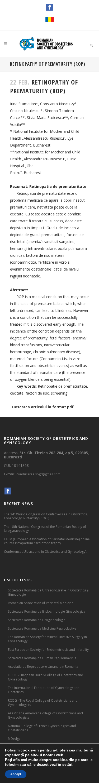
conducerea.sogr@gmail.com (38, 474)
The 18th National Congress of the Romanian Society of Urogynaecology (45, 529)
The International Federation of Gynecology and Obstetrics (43, 689)
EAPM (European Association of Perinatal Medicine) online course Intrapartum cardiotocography (47, 541)
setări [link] (67, 764)
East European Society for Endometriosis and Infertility (48, 649)
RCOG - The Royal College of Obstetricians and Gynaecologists (43, 702)
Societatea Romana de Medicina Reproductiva (42, 628)
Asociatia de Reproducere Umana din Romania (43, 666)
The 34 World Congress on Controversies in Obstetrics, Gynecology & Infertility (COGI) (46, 516)
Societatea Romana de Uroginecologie (36, 620)
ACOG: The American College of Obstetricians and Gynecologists (45, 715)
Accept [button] (15, 774)
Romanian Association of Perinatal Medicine (40, 603)
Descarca (21, 406)
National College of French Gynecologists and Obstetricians (42, 728)
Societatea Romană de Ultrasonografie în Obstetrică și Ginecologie (48, 592)
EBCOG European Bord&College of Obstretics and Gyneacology (45, 677)
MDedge (14, 738)
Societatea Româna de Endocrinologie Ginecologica (46, 611)
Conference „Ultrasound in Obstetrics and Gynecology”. (45, 552)
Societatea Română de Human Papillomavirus (42, 658)
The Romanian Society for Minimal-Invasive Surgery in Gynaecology (47, 639)
